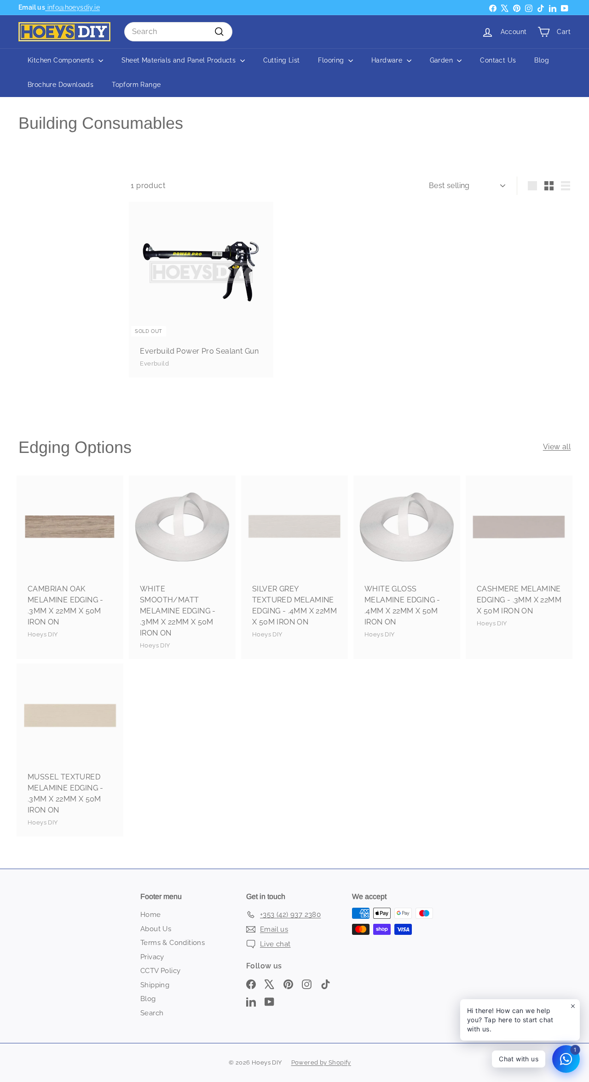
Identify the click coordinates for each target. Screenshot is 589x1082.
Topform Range (136, 84)
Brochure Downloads (60, 84)
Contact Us (498, 60)
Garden (442, 60)
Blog (541, 60)
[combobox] (178, 31)
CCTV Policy (160, 971)
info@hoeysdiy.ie (72, 7)
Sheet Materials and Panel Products (179, 60)
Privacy (152, 957)
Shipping (154, 985)
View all (557, 446)
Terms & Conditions (172, 943)
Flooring (332, 60)
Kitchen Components (62, 60)
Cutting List (281, 60)
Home (150, 914)
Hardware (387, 60)
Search (151, 1013)
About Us (155, 929)
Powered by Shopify (321, 1062)
